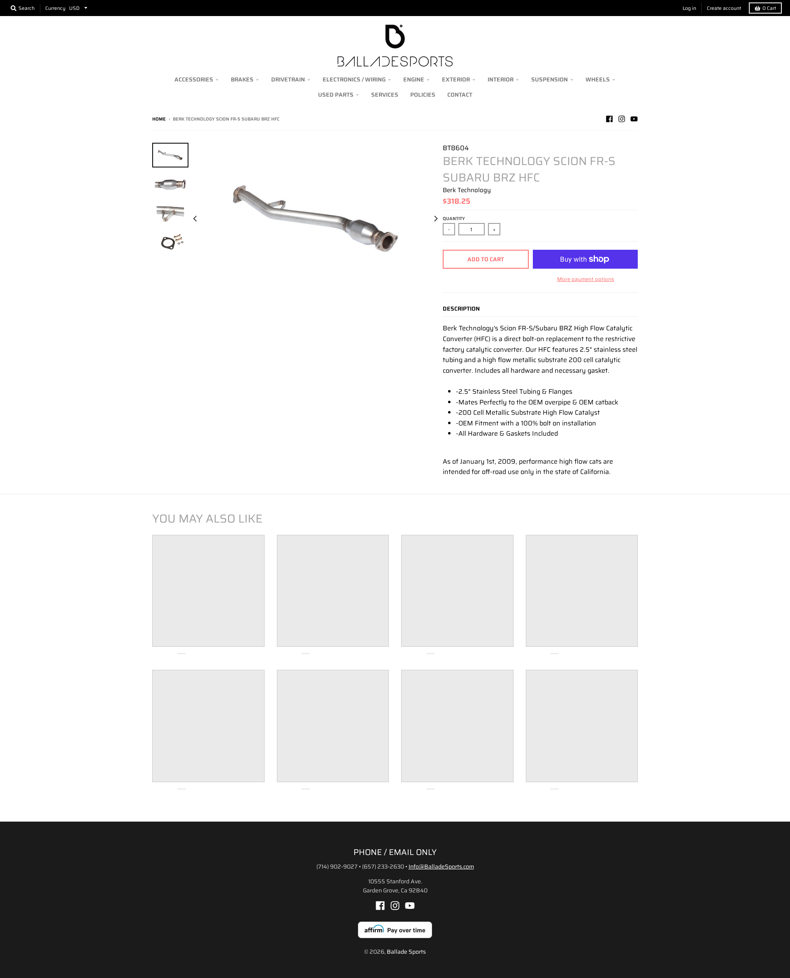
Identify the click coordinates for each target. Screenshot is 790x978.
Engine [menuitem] (413, 79)
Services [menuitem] (384, 94)
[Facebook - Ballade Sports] (609, 119)
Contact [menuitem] (459, 94)
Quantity (454, 218)
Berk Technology (467, 190)
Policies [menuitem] (422, 94)
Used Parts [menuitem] (335, 94)
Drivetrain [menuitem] (288, 79)
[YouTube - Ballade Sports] (634, 119)
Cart (769, 8)
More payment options (585, 279)
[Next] (435, 218)
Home (159, 119)
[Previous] (196, 218)
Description (461, 308)
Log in (689, 8)
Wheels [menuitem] (598, 79)
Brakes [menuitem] (242, 79)
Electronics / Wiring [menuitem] (354, 79)
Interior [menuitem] (501, 79)
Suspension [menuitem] (549, 79)
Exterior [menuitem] (456, 79)
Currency (55, 8)
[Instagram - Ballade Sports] (621, 119)
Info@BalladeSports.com (441, 866)
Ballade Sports (406, 951)
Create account (724, 8)
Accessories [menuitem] (193, 79)
